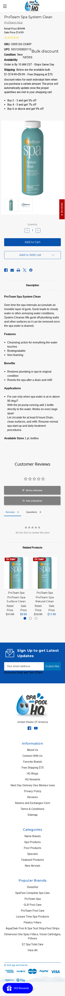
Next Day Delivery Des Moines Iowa (33, 785)
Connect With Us (32, 755)
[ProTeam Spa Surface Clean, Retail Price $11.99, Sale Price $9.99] (16, 573)
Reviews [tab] (10, 512)
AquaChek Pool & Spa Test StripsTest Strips (32, 928)
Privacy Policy (32, 791)
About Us (32, 750)
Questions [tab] (31, 512)
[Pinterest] (31, 270)
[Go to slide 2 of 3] (30, 618)
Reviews (32, 797)
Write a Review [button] (34, 490)
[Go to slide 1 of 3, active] (25, 618)
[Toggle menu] (5, 6)
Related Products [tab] (32, 547)
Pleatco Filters (32, 922)
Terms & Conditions (32, 809)
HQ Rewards (32, 779)
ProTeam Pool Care (32, 910)
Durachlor (32, 887)
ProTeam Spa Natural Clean (44, 599)
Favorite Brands (32, 761)
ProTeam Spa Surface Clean (16, 599)
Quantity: (32, 224)
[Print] (18, 270)
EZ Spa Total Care (32, 944)
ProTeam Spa (32, 899)
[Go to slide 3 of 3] (36, 618)
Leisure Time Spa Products (32, 916)
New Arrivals (32, 865)
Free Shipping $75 (32, 767)
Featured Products (32, 859)
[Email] (12, 270)
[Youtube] (36, 728)
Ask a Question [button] (34, 500)
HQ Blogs (32, 773)
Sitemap (33, 814)
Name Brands (32, 836)
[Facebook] (6, 270)
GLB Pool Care (32, 904)
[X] (24, 270)
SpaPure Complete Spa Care (32, 893)
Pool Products (32, 848)
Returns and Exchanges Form (32, 803)
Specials (32, 854)
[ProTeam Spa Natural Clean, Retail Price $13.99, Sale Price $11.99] (44, 573)
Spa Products (32, 842)
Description (32, 285)
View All (32, 950)
